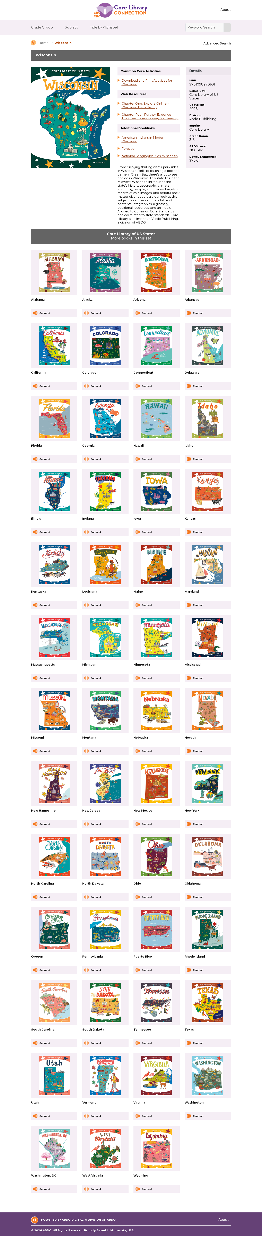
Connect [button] (44, 313)
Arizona (139, 299)
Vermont (89, 1102)
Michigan (89, 664)
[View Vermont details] (105, 1076)
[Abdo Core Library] (120, 10)
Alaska (87, 299)
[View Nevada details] (208, 711)
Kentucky (38, 591)
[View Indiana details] (105, 492)
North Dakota (93, 883)
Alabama (38, 299)
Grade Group (42, 27)
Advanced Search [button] (217, 43)
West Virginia (92, 1175)
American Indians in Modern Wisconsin (143, 139)
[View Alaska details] (105, 273)
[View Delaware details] (208, 346)
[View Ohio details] (156, 857)
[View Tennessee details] (156, 1003)
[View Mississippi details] (208, 638)
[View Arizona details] (156, 273)
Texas (189, 1029)
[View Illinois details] (54, 492)
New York (192, 810)
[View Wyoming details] (156, 1149)
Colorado (89, 372)
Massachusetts (43, 664)
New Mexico (142, 810)
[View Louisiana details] (105, 565)
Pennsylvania (92, 956)
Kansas (190, 518)
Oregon (37, 956)
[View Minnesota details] (156, 638)
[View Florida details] (54, 419)
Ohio (137, 883)
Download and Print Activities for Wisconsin (147, 82)
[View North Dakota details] (105, 857)
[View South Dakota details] (105, 1003)
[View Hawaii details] (156, 419)
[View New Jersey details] (105, 784)
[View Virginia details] (156, 1076)
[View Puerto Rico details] (156, 930)
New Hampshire (43, 810)
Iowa (137, 518)
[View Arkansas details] (208, 273)
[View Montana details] (105, 711)
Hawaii (138, 445)
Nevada (190, 737)
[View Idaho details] (208, 419)
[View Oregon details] (54, 930)
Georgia (88, 445)
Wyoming (140, 1175)
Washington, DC (43, 1175)
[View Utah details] (54, 1076)
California (38, 372)
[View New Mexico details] (156, 784)
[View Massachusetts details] (54, 638)
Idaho (189, 445)
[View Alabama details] (54, 273)
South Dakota (93, 1029)
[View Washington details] (208, 1076)
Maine (138, 591)
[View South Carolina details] (54, 1003)
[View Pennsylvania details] (105, 930)
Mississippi (193, 664)
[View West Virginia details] (105, 1149)
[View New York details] (208, 784)
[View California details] (54, 346)
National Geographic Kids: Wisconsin (150, 156)
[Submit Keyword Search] (227, 27)
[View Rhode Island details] (208, 930)
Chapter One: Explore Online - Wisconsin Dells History (145, 105)
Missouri (37, 737)
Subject (71, 27)
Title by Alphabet (104, 27)
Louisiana (89, 591)
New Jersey (91, 810)
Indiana (88, 518)
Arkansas (192, 299)
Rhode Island (195, 956)
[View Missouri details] (54, 711)
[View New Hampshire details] (54, 784)
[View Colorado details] (105, 346)
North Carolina (42, 883)
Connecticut (143, 372)
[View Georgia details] (105, 419)
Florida (36, 445)
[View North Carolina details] (54, 857)
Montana (89, 737)
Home (43, 43)
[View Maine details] (156, 565)
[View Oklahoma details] (208, 857)
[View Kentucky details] (54, 565)
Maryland (192, 591)
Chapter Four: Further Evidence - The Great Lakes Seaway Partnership (150, 116)
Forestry (128, 149)
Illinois (36, 518)
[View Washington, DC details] (54, 1149)
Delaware (192, 372)
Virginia (139, 1102)
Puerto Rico (142, 956)
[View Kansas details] (208, 492)
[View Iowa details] (156, 492)
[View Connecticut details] (156, 346)
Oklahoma (193, 883)
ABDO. (47, 1230)
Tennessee (142, 1029)
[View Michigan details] (105, 638)
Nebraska (140, 737)
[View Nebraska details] (156, 711)
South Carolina (42, 1029)
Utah (35, 1102)
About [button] (225, 10)
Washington (194, 1102)
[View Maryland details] (208, 565)
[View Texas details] (208, 1003)
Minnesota (141, 664)
